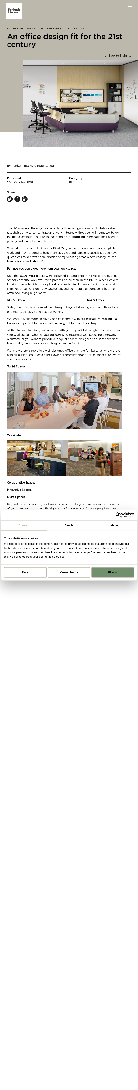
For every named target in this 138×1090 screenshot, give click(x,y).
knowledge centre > (23, 29)
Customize (67, 572)
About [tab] (114, 525)
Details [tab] (69, 525)
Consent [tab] (24, 525)
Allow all (112, 572)
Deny (25, 572)
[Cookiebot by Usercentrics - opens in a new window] (118, 515)
